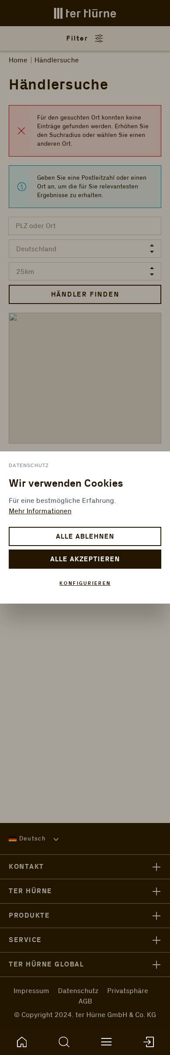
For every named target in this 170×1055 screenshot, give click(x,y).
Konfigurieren (84, 583)
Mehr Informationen (40, 511)
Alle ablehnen (85, 537)
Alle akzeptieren (85, 559)
